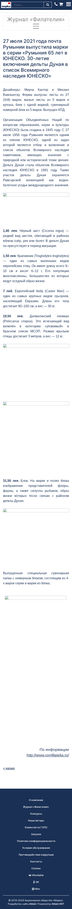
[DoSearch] (48, 5)
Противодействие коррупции (36, 854)
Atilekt (32, 903)
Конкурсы (36, 813)
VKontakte (37, 875)
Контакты (36, 861)
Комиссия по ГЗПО (36, 827)
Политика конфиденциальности (36, 840)
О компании (36, 800)
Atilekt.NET (58, 903)
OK (37, 881)
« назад (9, 768)
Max (37, 888)
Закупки (36, 834)
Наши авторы (36, 820)
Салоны (36, 868)
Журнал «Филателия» (36, 19)
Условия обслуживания (36, 847)
